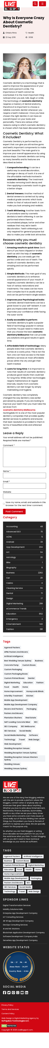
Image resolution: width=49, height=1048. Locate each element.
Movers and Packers (13, 709)
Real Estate (31, 717)
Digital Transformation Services (17, 905)
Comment (9, 445)
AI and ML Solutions (11, 928)
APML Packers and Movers (16, 652)
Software (33, 735)
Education (28, 682)
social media (25, 731)
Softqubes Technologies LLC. (15, 1021)
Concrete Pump (11, 665)
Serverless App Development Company (20, 940)
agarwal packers (12, 647)
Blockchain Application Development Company (24, 932)
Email (6, 481)
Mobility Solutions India (13, 909)
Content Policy (8, 1013)
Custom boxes (29, 665)
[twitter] (9, 992)
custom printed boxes (14, 678)
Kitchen (29, 695)
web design (34, 739)
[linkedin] (26, 992)
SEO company (10, 726)
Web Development (12, 744)
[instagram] (17, 992)
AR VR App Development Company (18, 921)
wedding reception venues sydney (20, 752)
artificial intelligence (13, 656)
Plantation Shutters (13, 717)
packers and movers (13, 713)
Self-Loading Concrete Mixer (17, 722)
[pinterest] (13, 992)
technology (9, 739)
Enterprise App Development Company (20, 913)
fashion (39, 682)
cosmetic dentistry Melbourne (19, 409)
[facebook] (4, 992)
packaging (31, 709)
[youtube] (22, 992)
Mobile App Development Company (20, 704)
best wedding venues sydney (17, 660)
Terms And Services (10, 1009)
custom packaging (13, 669)
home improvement (13, 691)
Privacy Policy (7, 1005)
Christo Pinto (11, 33)
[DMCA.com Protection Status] (9, 1025)
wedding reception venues (17, 748)
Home (25, 687)
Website (7, 492)
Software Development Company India (20, 936)
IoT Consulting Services (13, 917)
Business (39, 660)
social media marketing (15, 735)
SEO (35, 722)
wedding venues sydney (15, 768)
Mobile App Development (15, 700)
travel (22, 739)
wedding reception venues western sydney (21, 758)
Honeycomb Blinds (34, 691)
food (6, 687)
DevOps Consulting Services (15, 925)
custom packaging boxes (16, 674)
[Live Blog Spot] (12, 6)
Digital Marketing (12, 682)
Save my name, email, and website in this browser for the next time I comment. (26, 504)
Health (31, 33)
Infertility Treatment (13, 695)
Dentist (31, 678)
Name (6, 471)
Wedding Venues (12, 764)
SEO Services (10, 731)
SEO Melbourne (28, 726)
